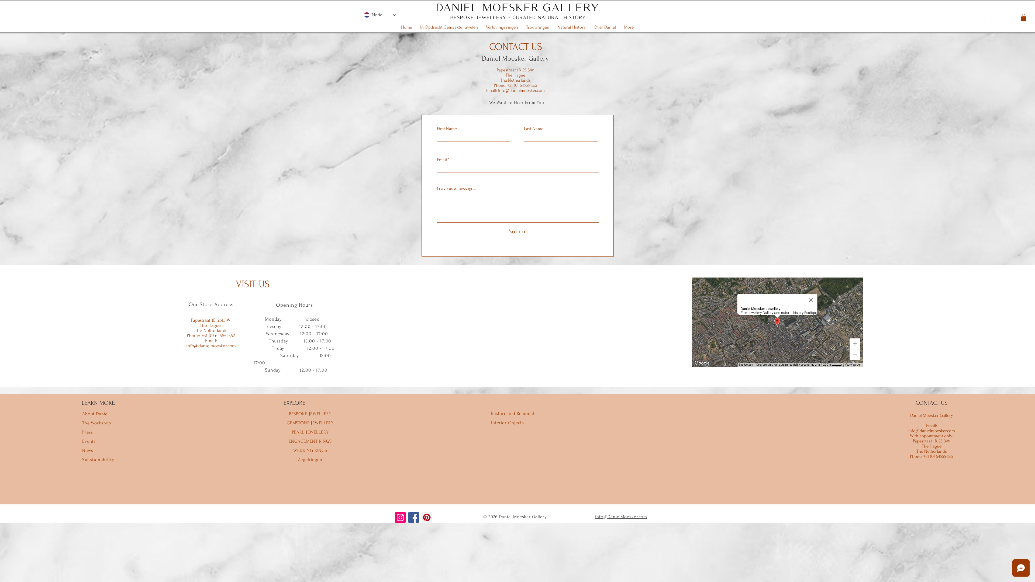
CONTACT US (931, 403)
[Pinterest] (427, 517)
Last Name (533, 128)
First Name (447, 128)
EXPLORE (294, 403)
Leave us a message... (456, 188)
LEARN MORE (98, 403)
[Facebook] (413, 517)
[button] (1023, 17)
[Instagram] (400, 517)
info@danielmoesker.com (521, 90)
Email (442, 159)
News (87, 450)
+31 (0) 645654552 (521, 85)
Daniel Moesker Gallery (515, 58)
